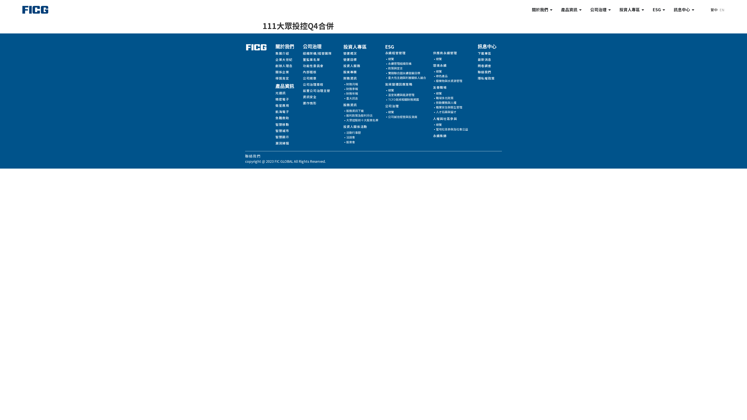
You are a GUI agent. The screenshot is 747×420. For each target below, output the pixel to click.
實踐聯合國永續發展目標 (404, 73)
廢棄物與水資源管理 (449, 81)
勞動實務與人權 (446, 103)
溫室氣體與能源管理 (401, 95)
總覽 (391, 59)
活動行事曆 (353, 132)
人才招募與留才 (446, 112)
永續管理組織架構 (399, 63)
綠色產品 (442, 76)
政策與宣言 (395, 68)
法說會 (350, 137)
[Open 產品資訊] (580, 10)
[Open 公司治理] (610, 10)
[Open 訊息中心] (693, 10)
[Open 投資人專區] (643, 10)
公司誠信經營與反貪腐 (402, 117)
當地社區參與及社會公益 (452, 129)
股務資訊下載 (355, 111)
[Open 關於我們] (551, 10)
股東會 (350, 142)
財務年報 (352, 93)
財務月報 (352, 84)
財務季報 (352, 89)
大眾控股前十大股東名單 (362, 120)
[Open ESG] (664, 10)
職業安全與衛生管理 (449, 107)
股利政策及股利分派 (359, 115)
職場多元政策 (444, 98)
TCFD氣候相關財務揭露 (403, 99)
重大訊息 (352, 98)
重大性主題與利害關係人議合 (407, 78)
